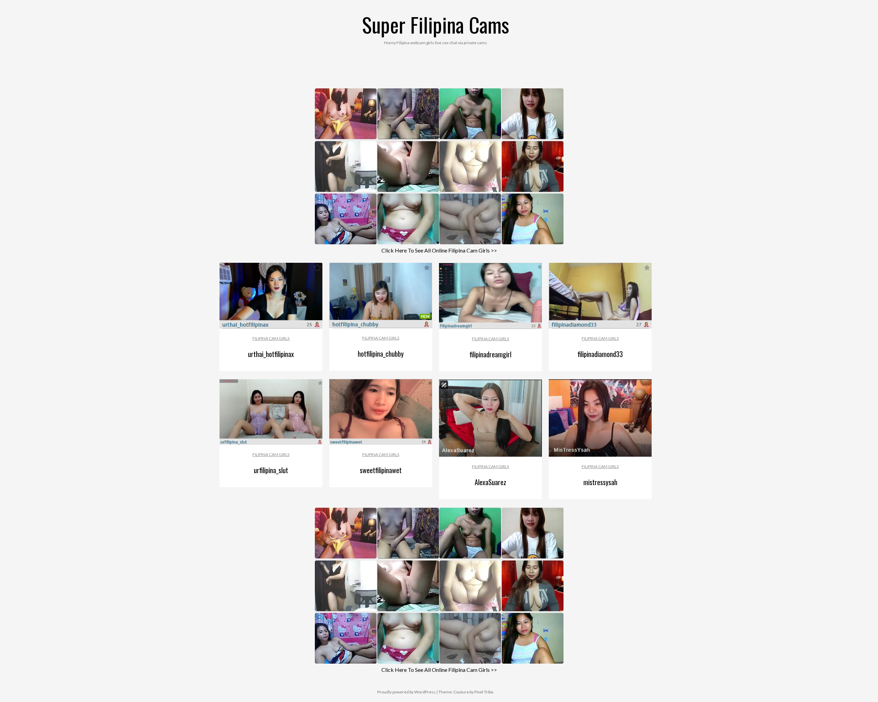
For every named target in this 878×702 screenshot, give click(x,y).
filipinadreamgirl (490, 354)
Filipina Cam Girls (270, 338)
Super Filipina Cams (435, 24)
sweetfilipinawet (381, 470)
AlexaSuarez (490, 482)
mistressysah (600, 482)
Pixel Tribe (483, 691)
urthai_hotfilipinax (271, 354)
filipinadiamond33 (600, 354)
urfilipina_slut (271, 470)
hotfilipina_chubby (381, 353)
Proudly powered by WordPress (406, 691)
